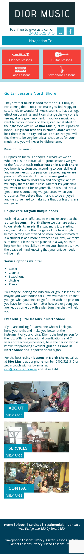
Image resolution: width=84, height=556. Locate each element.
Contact (74, 525)
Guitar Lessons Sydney (62, 540)
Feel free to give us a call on (32, 31)
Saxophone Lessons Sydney (24, 540)
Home (8, 525)
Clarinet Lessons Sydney (25, 544)
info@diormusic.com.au (20, 369)
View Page (14, 415)
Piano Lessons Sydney (59, 544)
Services (35, 525)
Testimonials (54, 525)
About (21, 525)
